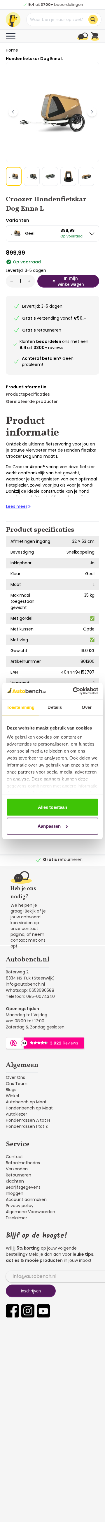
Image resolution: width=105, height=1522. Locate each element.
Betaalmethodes (23, 1163)
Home (12, 50)
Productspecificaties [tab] (28, 394)
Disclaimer (16, 1218)
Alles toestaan (52, 806)
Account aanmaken (26, 1199)
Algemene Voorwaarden (30, 1212)
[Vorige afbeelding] (13, 112)
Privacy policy (20, 1206)
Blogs (11, 1090)
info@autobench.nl (25, 984)
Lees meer (16, 506)
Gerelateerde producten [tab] (32, 401)
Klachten (15, 1181)
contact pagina (24, 931)
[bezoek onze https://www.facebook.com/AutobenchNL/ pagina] (12, 1310)
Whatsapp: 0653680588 (30, 990)
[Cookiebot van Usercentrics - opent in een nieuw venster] (74, 691)
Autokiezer (16, 1114)
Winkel (12, 1096)
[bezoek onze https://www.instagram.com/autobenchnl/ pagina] (27, 1310)
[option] (52, 233)
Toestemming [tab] (20, 706)
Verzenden (17, 1169)
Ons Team (16, 1083)
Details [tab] (55, 706)
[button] (14, 176)
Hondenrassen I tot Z (27, 1126)
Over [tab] (87, 706)
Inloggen (14, 1193)
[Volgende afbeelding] (92, 112)
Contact (14, 1157)
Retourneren (18, 1175)
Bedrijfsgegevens (23, 1187)
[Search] (93, 19)
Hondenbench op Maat (29, 1108)
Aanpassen (49, 826)
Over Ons (15, 1077)
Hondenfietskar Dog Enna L (34, 58)
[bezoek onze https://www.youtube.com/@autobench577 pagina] (43, 1310)
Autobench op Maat (26, 1102)
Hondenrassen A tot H (28, 1120)
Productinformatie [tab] (26, 387)
